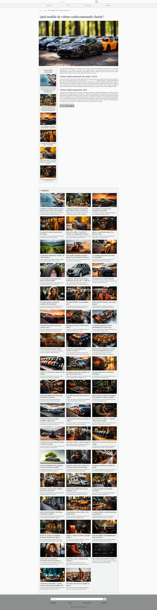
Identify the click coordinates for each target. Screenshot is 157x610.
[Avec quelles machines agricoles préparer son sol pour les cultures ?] (78, 246)
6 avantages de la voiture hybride (103, 279)
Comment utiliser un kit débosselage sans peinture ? (104, 513)
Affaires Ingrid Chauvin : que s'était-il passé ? (104, 303)
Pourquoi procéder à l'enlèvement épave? (77, 326)
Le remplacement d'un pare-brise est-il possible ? (103, 256)
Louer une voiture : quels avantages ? (78, 442)
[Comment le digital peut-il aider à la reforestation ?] (52, 246)
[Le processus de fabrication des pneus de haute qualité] (52, 270)
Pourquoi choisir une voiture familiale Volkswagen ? (49, 420)
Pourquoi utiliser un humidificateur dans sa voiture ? (104, 536)
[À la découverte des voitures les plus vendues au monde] (52, 433)
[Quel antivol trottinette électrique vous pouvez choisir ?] (52, 503)
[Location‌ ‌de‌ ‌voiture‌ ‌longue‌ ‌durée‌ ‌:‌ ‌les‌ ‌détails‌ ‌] (48, 135)
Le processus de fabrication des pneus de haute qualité (50, 280)
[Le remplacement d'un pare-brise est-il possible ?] (104, 246)
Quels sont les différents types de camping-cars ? (77, 490)
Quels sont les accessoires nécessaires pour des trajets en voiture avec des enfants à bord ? (51, 560)
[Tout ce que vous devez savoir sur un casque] (104, 433)
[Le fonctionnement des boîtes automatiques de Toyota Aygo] (104, 316)
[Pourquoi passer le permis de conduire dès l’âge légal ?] (52, 293)
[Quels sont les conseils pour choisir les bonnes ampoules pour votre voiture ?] (104, 339)
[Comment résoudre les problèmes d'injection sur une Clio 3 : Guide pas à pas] (78, 270)
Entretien (49, 5)
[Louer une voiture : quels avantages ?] (78, 433)
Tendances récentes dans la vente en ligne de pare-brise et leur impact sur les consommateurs (48, 90)
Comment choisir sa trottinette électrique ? (102, 490)
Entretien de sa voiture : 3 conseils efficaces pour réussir (103, 420)
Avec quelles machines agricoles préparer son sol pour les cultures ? (77, 256)
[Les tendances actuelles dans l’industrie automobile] (48, 118)
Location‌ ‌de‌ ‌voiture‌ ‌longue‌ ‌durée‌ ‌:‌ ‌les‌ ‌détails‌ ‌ (48, 144)
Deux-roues (88, 5)
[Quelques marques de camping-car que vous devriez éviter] (78, 363)
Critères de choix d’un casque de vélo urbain (52, 373)
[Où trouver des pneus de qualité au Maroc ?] (78, 574)
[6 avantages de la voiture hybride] (104, 270)
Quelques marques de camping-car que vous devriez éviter (78, 373)
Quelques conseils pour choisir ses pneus (103, 466)
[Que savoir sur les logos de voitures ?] (104, 549)
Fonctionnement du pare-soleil (50, 349)
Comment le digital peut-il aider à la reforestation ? (52, 256)
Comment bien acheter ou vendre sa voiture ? (78, 420)
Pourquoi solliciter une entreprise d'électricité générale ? (51, 396)
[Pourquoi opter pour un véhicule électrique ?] (104, 363)
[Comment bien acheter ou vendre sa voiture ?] (78, 410)
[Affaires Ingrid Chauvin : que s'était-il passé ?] (104, 293)
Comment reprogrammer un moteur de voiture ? (76, 350)
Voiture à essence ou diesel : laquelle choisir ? (78, 536)
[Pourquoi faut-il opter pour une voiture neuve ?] (52, 316)
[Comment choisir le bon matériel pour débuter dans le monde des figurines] (48, 100)
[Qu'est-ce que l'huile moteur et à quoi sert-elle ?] (48, 171)
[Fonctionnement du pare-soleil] (52, 339)
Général (108, 5)
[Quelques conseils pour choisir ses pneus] (104, 456)
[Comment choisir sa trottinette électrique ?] (104, 479)
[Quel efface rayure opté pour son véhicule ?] (78, 549)
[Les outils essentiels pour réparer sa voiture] (78, 386)
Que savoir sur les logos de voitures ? (104, 559)
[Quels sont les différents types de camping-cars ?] (78, 479)
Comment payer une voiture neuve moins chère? (77, 513)
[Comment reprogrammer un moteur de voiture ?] (78, 339)
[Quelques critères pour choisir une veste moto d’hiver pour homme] (78, 456)
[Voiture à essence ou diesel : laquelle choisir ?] (78, 526)
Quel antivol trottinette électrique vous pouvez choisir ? (51, 513)
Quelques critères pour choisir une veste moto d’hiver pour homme (77, 466)
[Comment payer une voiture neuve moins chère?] (78, 503)
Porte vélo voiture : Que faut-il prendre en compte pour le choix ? (48, 162)
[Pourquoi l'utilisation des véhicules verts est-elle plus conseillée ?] (52, 456)
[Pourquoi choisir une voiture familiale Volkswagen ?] (52, 410)
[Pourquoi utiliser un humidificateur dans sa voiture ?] (104, 526)
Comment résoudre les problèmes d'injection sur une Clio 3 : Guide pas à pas (78, 280)
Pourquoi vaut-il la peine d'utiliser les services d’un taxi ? (51, 490)
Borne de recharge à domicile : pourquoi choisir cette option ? (50, 536)
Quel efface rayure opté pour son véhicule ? (77, 560)
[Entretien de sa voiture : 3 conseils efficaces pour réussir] (104, 410)
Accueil (40, 10)
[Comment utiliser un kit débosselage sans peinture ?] (104, 503)
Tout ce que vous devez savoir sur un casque (104, 443)
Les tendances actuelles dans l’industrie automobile (48, 126)
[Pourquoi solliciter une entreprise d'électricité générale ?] (52, 386)
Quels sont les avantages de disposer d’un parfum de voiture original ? (104, 396)
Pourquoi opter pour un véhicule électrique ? (103, 373)
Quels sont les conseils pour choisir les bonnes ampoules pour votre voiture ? (103, 350)
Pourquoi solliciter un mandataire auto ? (77, 303)
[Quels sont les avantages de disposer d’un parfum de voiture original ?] (104, 386)
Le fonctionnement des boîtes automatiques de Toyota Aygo (102, 326)
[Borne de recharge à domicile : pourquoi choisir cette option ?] (52, 526)
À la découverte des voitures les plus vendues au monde (52, 443)
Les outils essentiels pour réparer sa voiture (78, 396)
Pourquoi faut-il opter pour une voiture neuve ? (50, 326)
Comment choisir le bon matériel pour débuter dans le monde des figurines (48, 109)
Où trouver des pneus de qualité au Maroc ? (77, 584)
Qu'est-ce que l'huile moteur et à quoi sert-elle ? (48, 179)
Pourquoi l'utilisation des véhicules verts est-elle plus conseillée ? (51, 466)
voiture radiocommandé (91, 80)
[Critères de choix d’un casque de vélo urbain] (52, 363)
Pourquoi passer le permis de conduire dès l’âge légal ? (49, 303)
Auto (68, 5)
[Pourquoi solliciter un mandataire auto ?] (78, 293)
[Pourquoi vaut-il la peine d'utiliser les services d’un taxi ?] (52, 479)
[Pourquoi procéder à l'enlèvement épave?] (78, 316)
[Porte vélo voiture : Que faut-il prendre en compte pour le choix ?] (48, 152)
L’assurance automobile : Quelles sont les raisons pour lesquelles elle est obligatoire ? (51, 585)
